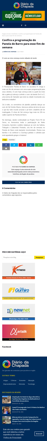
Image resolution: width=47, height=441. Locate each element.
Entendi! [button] (39, 434)
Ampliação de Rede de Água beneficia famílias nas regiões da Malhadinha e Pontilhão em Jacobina (26, 399)
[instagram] (25, 25)
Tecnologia (31, 384)
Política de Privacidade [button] (12, 438)
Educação (31, 380)
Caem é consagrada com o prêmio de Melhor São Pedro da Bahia (28, 408)
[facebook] (21, 25)
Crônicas (13, 380)
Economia (22, 380)
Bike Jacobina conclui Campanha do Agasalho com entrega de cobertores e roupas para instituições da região (26, 419)
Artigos (5, 380)
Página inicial (6, 34)
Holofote (14, 34)
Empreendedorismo (9, 384)
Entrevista (22, 384)
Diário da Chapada (9, 51)
